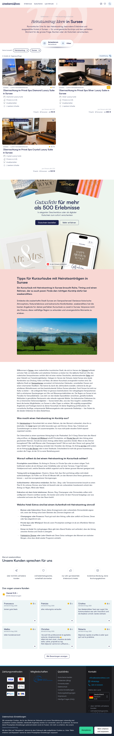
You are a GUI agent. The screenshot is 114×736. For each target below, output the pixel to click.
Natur (88, 375)
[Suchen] (110, 4)
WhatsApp (95, 681)
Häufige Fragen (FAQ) (66, 699)
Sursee (31, 370)
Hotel (30, 426)
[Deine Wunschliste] (104, 4)
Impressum (62, 696)
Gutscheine (38, 4)
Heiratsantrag (25, 423)
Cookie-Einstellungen (66, 690)
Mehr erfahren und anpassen (103, 730)
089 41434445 (97, 685)
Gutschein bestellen (47, 222)
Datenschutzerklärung (10, 727)
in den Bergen (33, 449)
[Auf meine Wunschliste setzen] (53, 61)
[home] (11, 3)
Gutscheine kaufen (65, 677)
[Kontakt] (101, 4)
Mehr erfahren (69, 222)
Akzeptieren (86, 730)
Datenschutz (62, 687)
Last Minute (49, 4)
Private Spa (71, 438)
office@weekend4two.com (99, 678)
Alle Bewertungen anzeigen (57, 656)
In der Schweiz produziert (58, 264)
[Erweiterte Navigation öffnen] (57, 4)
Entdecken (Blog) (64, 680)
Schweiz (85, 370)
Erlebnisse (28, 4)
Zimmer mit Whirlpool (39, 438)
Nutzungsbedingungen (66, 693)
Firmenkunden (63, 683)
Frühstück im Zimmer (28, 535)
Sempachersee (37, 383)
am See (84, 446)
